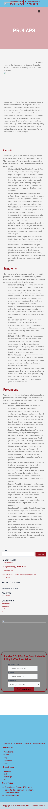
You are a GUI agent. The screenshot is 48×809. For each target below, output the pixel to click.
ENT (3, 609)
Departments (8, 752)
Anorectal (5, 606)
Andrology (6, 603)
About (5, 763)
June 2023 (6, 596)
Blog (5, 758)
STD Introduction (8, 563)
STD (3, 612)
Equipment (7, 761)
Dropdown (13, 681)
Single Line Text (14, 665)
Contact (6, 755)
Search (4, 551)
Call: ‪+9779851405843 (24, 4)
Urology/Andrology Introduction (14, 567)
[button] (39, 11)
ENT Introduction (8, 571)
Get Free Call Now (24, 689)
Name (11, 673)
